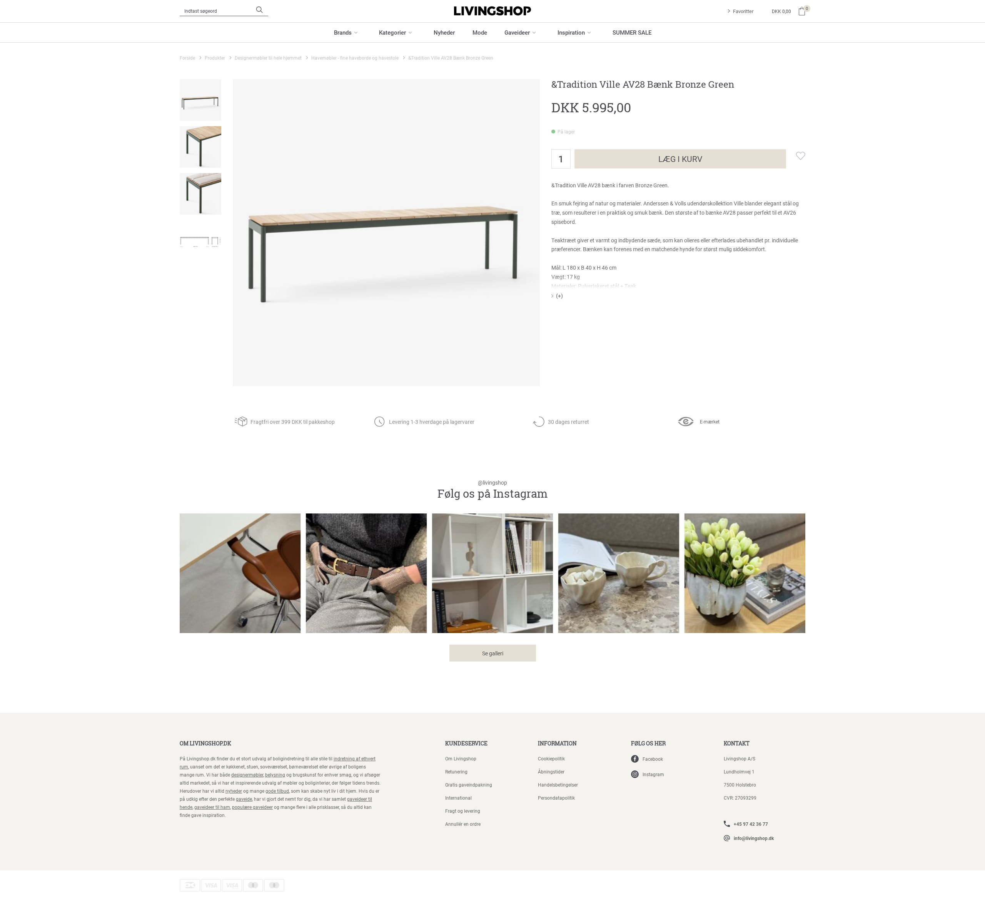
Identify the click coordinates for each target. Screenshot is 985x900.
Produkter (215, 58)
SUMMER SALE (632, 32)
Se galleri (492, 653)
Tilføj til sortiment (795, 155)
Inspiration (571, 32)
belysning (275, 775)
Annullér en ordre (463, 824)
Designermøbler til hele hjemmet (268, 58)
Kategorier (392, 32)
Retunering (456, 771)
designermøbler (247, 775)
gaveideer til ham (212, 807)
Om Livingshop (460, 758)
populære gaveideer (252, 807)
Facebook (653, 759)
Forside (187, 58)
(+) (559, 295)
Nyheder (444, 32)
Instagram (653, 774)
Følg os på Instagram (492, 490)
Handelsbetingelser (558, 785)
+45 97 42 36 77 (751, 824)
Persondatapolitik (556, 798)
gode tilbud (277, 791)
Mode (479, 32)
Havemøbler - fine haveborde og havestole (355, 58)
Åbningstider (551, 771)
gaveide (244, 799)
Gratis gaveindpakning (468, 785)
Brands (343, 32)
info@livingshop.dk (754, 838)
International (458, 798)
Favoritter (743, 11)
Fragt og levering (462, 811)
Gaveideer (517, 32)
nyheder (233, 791)
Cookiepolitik (551, 758)
